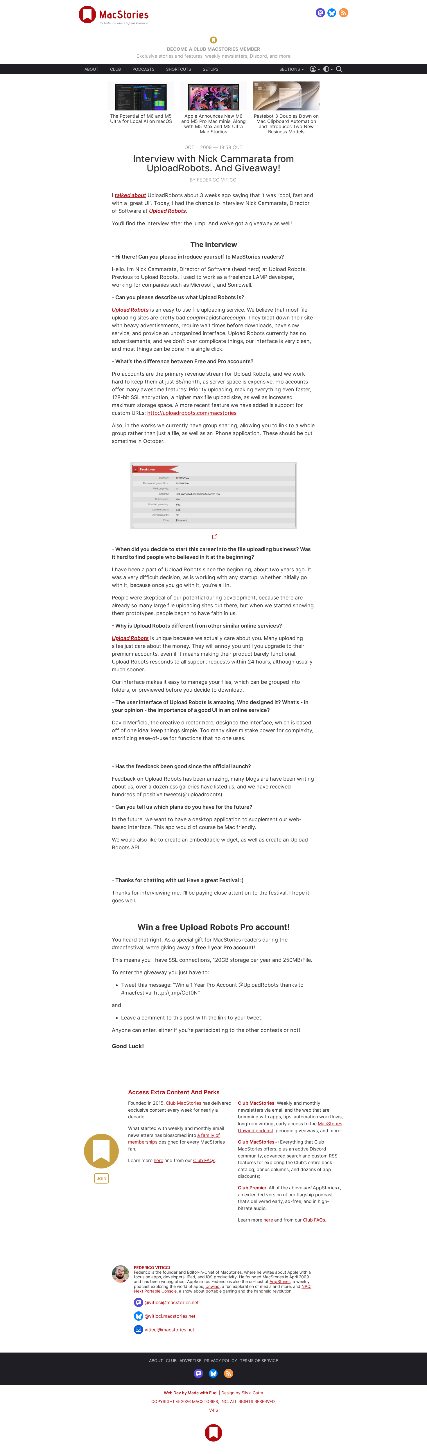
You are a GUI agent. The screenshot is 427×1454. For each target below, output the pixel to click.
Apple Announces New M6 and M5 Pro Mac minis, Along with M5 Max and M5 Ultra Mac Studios (213, 124)
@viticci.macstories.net (170, 1316)
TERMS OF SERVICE (259, 1360)
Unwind (212, 1286)
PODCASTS (143, 69)
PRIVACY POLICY (220, 1360)
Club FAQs (204, 1160)
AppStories (280, 1281)
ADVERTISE (190, 1360)
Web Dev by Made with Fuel (191, 1392)
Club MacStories (183, 1103)
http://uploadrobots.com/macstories (191, 413)
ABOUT (91, 69)
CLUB (115, 69)
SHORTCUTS (178, 69)
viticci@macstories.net (169, 1329)
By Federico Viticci (214, 180)
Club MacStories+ (258, 1142)
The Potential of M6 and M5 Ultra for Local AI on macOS (141, 118)
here (158, 1160)
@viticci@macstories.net (172, 1302)
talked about (130, 195)
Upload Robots (167, 211)
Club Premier (252, 1188)
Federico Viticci (152, 1267)
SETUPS (210, 69)
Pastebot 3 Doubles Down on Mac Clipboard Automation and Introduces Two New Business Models (286, 124)
